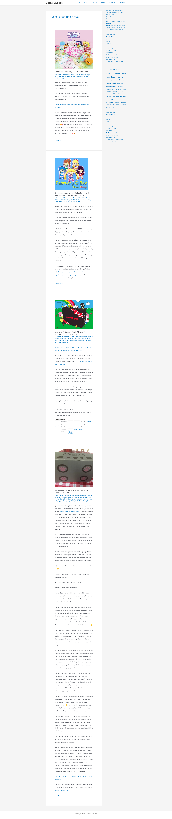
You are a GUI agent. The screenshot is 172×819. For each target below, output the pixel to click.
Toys (56, 342)
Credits (108, 41)
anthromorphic (88, 336)
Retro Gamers (121, 93)
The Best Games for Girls (112, 57)
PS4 (114, 93)
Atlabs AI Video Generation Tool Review (115, 25)
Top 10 (85, 3)
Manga (79, 497)
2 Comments (59, 198)
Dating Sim (113, 73)
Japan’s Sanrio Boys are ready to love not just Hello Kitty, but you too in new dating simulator (57, 424)
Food (88, 495)
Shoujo (88, 200)
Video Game (123, 102)
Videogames (123, 104)
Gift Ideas (70, 338)
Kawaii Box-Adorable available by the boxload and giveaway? (70, 431)
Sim (114, 99)
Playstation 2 (120, 91)
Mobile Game (120, 83)
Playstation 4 (108, 93)
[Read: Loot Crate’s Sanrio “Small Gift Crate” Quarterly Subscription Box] (74, 314)
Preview (82, 200)
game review (119, 77)
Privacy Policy (109, 48)
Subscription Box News (62, 202)
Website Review (76, 501)
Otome (118, 89)
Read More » (59, 141)
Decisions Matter (120, 73)
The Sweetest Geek (111, 59)
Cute (108, 73)
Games (108, 80)
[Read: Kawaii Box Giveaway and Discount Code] (74, 49)
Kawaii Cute (65, 74)
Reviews (94, 3)
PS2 (112, 93)
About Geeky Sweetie (111, 34)
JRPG (108, 83)
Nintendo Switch (110, 89)
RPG (111, 100)
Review (84, 497)
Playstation (114, 91)
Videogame (109, 104)
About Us (112, 3)
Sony (107, 102)
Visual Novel (110, 107)
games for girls (114, 80)
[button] (88, 2)
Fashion (57, 338)
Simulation (118, 100)
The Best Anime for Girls (112, 55)
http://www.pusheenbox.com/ (69, 512)
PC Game (124, 89)
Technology (117, 102)
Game (113, 77)
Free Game (108, 77)
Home (79, 3)
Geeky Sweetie (54, 2)
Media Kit (122, 3)
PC (121, 89)
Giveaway (58, 74)
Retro (117, 93)
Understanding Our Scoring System (114, 61)
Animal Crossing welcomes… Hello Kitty (70, 423)
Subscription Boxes (82, 76)
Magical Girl (71, 200)
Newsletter (108, 45)
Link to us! (108, 43)
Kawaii (113, 83)
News (103, 3)
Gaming (121, 80)
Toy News (89, 340)
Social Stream (109, 52)
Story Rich (111, 102)
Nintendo (120, 86)
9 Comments (59, 495)
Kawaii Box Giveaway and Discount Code (71, 72)
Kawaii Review (71, 497)
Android (107, 70)
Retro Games (109, 96)
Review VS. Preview (111, 50)
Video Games (115, 104)
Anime (66, 198)
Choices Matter (120, 70)
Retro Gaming (116, 96)
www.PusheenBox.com (62, 790)
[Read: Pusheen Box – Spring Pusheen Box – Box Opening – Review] (74, 468)
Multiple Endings (111, 86)
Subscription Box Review (67, 76)
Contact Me (109, 39)
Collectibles (81, 198)
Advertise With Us (110, 36)
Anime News (73, 198)
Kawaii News (74, 74)
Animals (66, 336)
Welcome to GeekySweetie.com (113, 64)
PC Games (108, 91)
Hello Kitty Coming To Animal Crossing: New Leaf (76, 424)
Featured (63, 338)
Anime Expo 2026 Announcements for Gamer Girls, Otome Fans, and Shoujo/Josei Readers (115, 17)
